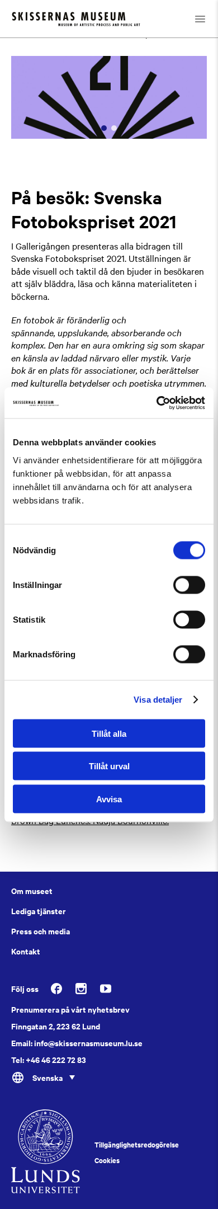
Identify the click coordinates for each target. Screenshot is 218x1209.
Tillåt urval (109, 766)
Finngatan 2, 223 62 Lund (55, 1026)
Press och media (40, 931)
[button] (104, 128)
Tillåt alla (109, 733)
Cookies (107, 1160)
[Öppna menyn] (200, 19)
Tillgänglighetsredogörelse (136, 1145)
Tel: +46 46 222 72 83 (48, 1059)
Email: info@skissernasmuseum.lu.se (77, 1042)
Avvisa (109, 798)
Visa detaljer (158, 699)
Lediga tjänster (38, 910)
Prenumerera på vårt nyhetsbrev (70, 1009)
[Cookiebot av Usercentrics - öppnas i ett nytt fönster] (156, 403)
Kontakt (25, 951)
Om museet (32, 890)
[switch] (189, 585)
